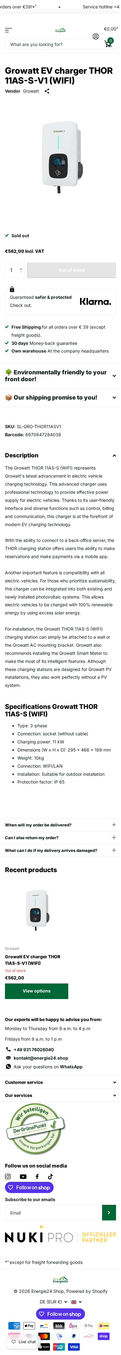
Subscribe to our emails (30, 1211)
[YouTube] (23, 1188)
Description (21, 450)
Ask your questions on (48, 1078)
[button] (22, 264)
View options (37, 1002)
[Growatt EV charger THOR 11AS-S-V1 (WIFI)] (36, 920)
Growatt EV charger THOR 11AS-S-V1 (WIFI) (32, 971)
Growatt (31, 91)
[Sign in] (95, 36)
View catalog (8, 30)
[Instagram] (8, 1188)
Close (58, 1093)
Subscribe (104, 1224)
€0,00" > (110, 34)
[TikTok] (50, 1188)
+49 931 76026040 (34, 1060)
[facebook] (37, 1188)
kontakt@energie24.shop (41, 1069)
